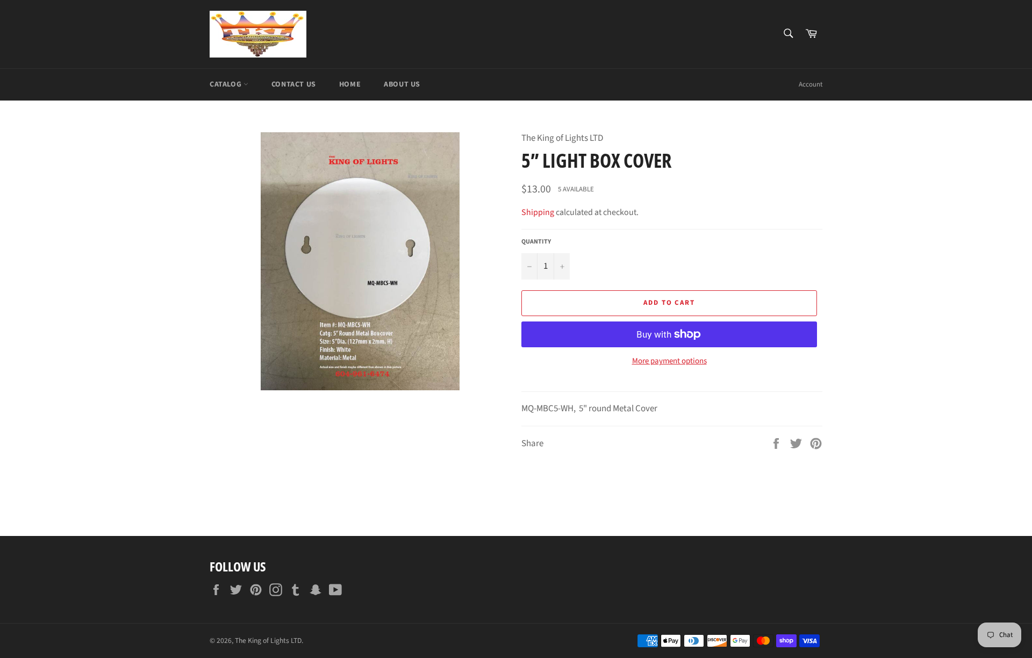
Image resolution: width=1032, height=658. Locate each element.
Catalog (226, 84)
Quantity (536, 242)
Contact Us (293, 84)
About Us (402, 84)
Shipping (537, 212)
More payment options (669, 361)
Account (810, 84)
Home (350, 84)
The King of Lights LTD (268, 640)
